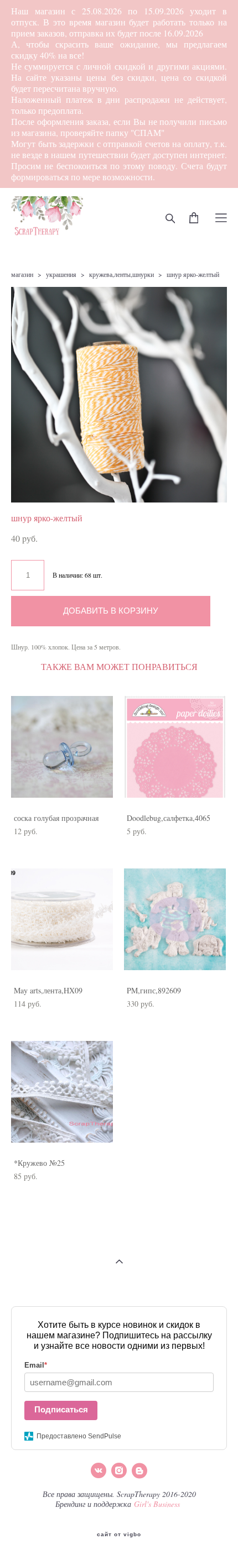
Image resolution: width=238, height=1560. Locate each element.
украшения (61, 274)
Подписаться (61, 1409)
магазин (22, 274)
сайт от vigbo (119, 1534)
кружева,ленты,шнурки (121, 274)
